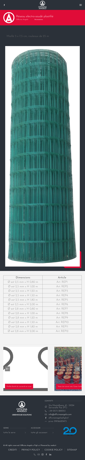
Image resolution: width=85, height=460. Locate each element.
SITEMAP (72, 450)
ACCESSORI (35, 428)
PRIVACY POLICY (30, 450)
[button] (80, 5)
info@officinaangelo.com (60, 414)
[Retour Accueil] (42, 5)
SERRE (6, 428)
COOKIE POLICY (53, 450)
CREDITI (12, 450)
